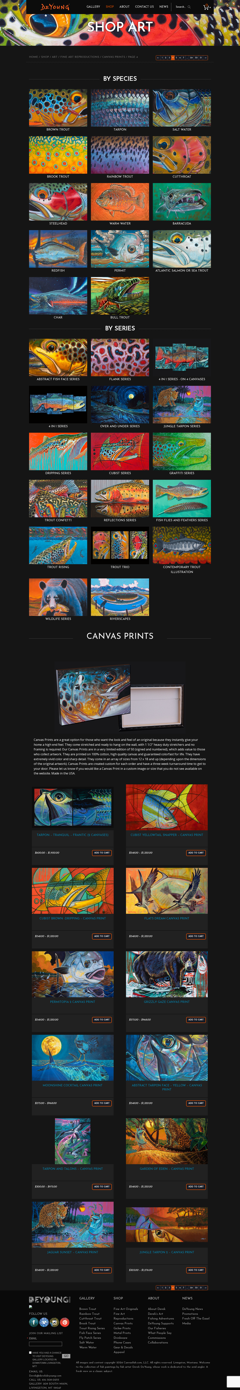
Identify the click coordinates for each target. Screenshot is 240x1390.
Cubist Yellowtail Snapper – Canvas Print (167, 835)
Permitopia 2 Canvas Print (72, 1002)
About (124, 7)
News (163, 7)
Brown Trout (87, 1309)
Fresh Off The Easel (195, 1318)
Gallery (93, 7)
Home (33, 57)
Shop (110, 7)
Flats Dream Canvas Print (166, 918)
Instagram (54, 1322)
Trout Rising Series (92, 1328)
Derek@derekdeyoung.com (45, 1375)
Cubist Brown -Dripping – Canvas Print (73, 918)
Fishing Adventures (161, 1318)
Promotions (190, 1314)
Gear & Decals (123, 1347)
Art (54, 57)
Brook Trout (87, 1323)
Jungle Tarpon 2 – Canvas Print (167, 1252)
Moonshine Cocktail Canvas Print (73, 1085)
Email (33, 1338)
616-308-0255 (50, 1380)
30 (196, 58)
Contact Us (144, 7)
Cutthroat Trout (90, 1318)
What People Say (160, 1333)
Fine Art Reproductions (79, 57)
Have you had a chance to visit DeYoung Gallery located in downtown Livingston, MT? (47, 1359)
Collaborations (158, 1342)
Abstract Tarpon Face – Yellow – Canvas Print (167, 1087)
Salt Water (86, 1342)
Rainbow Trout (89, 1314)
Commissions (157, 1338)
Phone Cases (122, 1342)
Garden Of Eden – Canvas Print (167, 1169)
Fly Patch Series (90, 1338)
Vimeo (44, 1322)
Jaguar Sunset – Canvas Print (72, 1252)
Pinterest (64, 1322)
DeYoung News (192, 1309)
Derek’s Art (155, 1314)
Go (66, 1356)
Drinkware (120, 1338)
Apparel (119, 1352)
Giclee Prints (122, 1328)
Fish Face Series (90, 1333)
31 (201, 58)
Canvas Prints (113, 57)
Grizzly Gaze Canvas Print (167, 1002)
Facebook (33, 1322)
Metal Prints (122, 1333)
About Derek (156, 1309)
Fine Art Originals (126, 1309)
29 (191, 58)
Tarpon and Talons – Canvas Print (73, 1169)
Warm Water (88, 1347)
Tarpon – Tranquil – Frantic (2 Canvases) (73, 835)
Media (186, 1323)
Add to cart (102, 853)
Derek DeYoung (55, 6)
